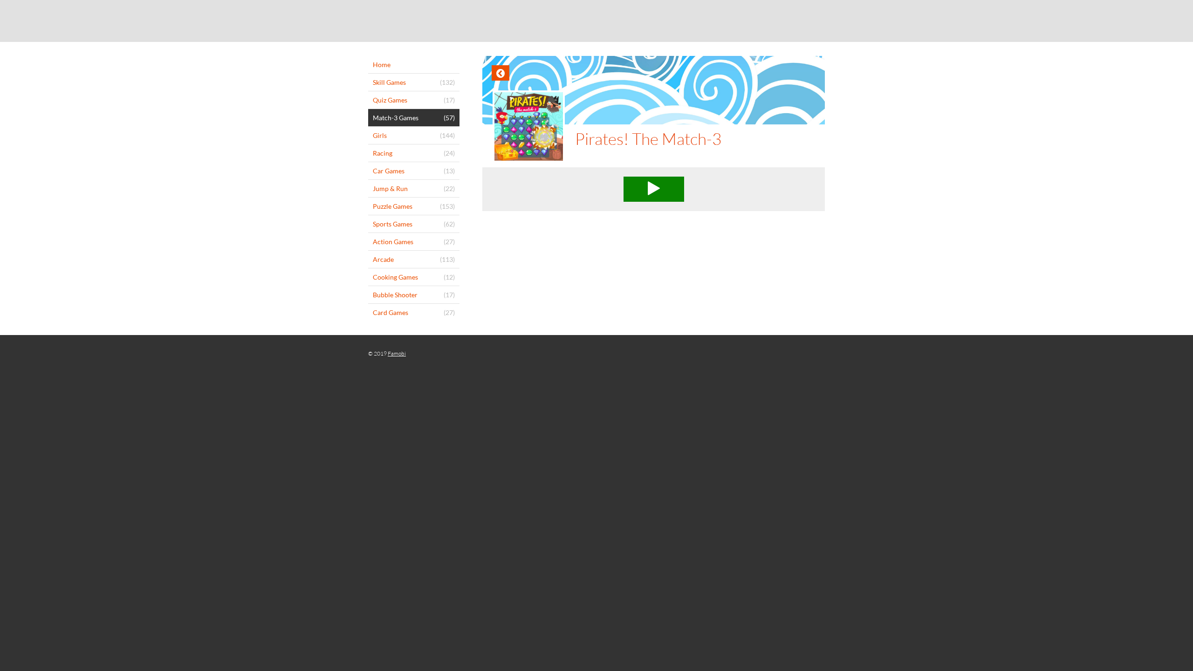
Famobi (397, 353)
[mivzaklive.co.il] (596, 21)
